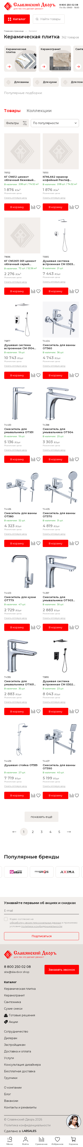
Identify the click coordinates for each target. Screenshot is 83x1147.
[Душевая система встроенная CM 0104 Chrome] (22, 320)
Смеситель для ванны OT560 (59, 346)
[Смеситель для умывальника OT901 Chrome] (22, 656)
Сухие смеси (13, 1008)
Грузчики (10, 1078)
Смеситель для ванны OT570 (59, 514)
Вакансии (11, 1101)
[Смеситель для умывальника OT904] (61, 403)
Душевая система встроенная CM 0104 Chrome (19, 346)
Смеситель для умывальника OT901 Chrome (19, 683)
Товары (12, 110)
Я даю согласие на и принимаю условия (44, 922)
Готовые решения (22, 1015)
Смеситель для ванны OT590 (59, 766)
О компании (13, 1087)
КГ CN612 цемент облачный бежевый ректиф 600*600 (18, 178)
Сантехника (12, 1002)
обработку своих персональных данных (35, 922)
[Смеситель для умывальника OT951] (22, 403)
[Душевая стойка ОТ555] (22, 740)
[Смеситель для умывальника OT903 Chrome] (61, 572)
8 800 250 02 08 (17, 967)
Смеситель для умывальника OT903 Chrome (58, 598)
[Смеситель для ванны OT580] (22, 488)
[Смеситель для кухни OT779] (22, 572)
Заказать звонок (62, 969)
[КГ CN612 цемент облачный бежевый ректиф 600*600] (22, 151)
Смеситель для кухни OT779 (20, 598)
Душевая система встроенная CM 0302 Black (58, 683)
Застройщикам (14, 1045)
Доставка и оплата (17, 1051)
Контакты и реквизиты (20, 1107)
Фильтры (12, 123)
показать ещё (41, 817)
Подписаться (42, 936)
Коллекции (39, 110)
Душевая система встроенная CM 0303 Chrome (58, 262)
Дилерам (10, 1038)
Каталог (10, 982)
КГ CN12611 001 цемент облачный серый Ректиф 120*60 (20, 262)
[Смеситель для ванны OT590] (61, 740)
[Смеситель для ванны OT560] (61, 320)
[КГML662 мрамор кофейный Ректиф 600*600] (61, 151)
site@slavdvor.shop (16, 972)
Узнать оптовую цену (15, 197)
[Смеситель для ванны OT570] (61, 488)
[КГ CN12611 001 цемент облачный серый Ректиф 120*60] (22, 235)
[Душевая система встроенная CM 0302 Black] (61, 656)
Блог (7, 1094)
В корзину (17, 207)
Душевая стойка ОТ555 (20, 765)
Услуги (9, 1058)
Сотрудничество (16, 1031)
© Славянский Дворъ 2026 (23, 1119)
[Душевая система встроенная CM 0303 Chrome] (61, 235)
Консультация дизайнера (22, 1064)
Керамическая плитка (20, 989)
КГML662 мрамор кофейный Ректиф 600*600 (56, 178)
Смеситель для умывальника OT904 (58, 430)
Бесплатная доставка (19, 1071)
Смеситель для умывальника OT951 (18, 430)
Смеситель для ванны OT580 (20, 514)
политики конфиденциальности (41, 926)
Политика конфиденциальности (27, 1125)
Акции (13, 1022)
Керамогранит (14, 995)
